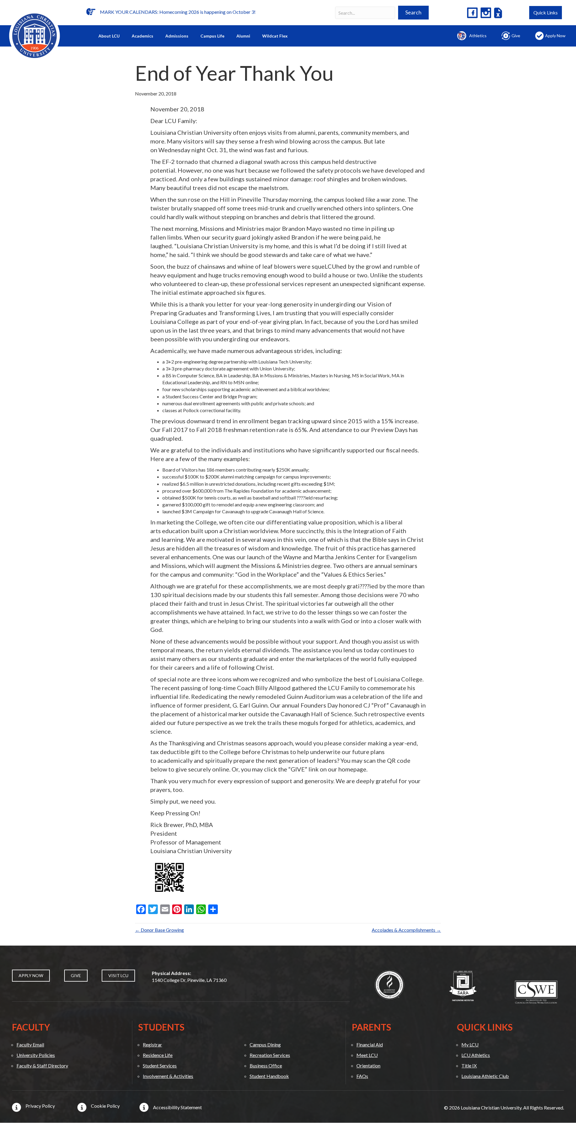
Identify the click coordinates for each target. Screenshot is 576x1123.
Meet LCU (367, 1055)
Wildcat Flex (275, 35)
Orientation (368, 1065)
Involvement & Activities (168, 1076)
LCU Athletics (475, 1055)
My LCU (469, 1044)
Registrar (152, 1044)
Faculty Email (30, 1044)
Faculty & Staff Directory (42, 1065)
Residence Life (157, 1055)
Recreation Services (270, 1055)
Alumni (243, 35)
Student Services (160, 1065)
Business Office (266, 1065)
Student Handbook (269, 1076)
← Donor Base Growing (159, 930)
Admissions (176, 35)
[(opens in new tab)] (389, 984)
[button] (413, 13)
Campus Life (212, 35)
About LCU (109, 35)
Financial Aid (369, 1044)
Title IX (469, 1065)
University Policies (35, 1055)
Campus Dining (265, 1044)
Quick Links (545, 12)
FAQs (362, 1076)
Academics (142, 35)
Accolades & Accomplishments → (406, 930)
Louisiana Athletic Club (485, 1076)
